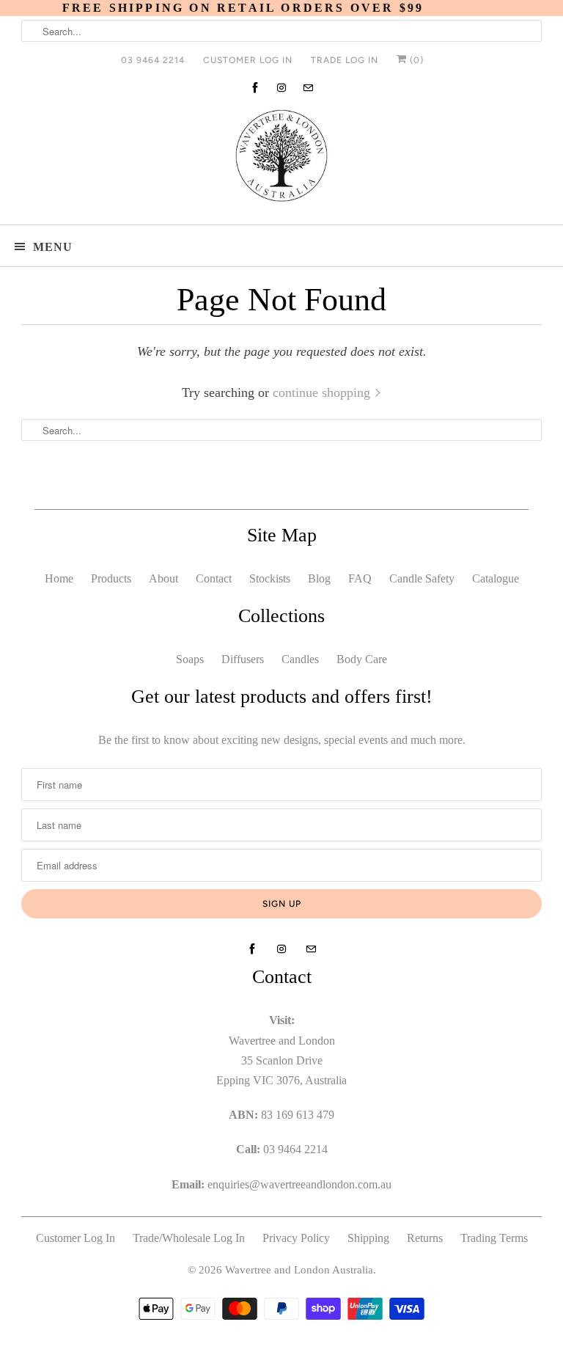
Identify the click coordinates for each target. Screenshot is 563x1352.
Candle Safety (422, 578)
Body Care (361, 659)
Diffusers (242, 659)
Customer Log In (247, 60)
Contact (214, 578)
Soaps (190, 659)
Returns (425, 1238)
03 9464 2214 (153, 60)
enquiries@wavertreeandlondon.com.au (299, 1184)
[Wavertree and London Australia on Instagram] (281, 87)
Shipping (368, 1238)
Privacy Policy (296, 1238)
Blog (319, 578)
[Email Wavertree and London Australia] (307, 87)
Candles (300, 659)
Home (59, 578)
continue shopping (323, 392)
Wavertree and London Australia (299, 1270)
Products (111, 578)
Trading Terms (494, 1238)
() (415, 60)
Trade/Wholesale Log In (189, 1238)
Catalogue (495, 578)
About (163, 578)
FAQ (360, 578)
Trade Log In (344, 60)
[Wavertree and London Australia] (281, 158)
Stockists (269, 578)
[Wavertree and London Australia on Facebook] (255, 87)
